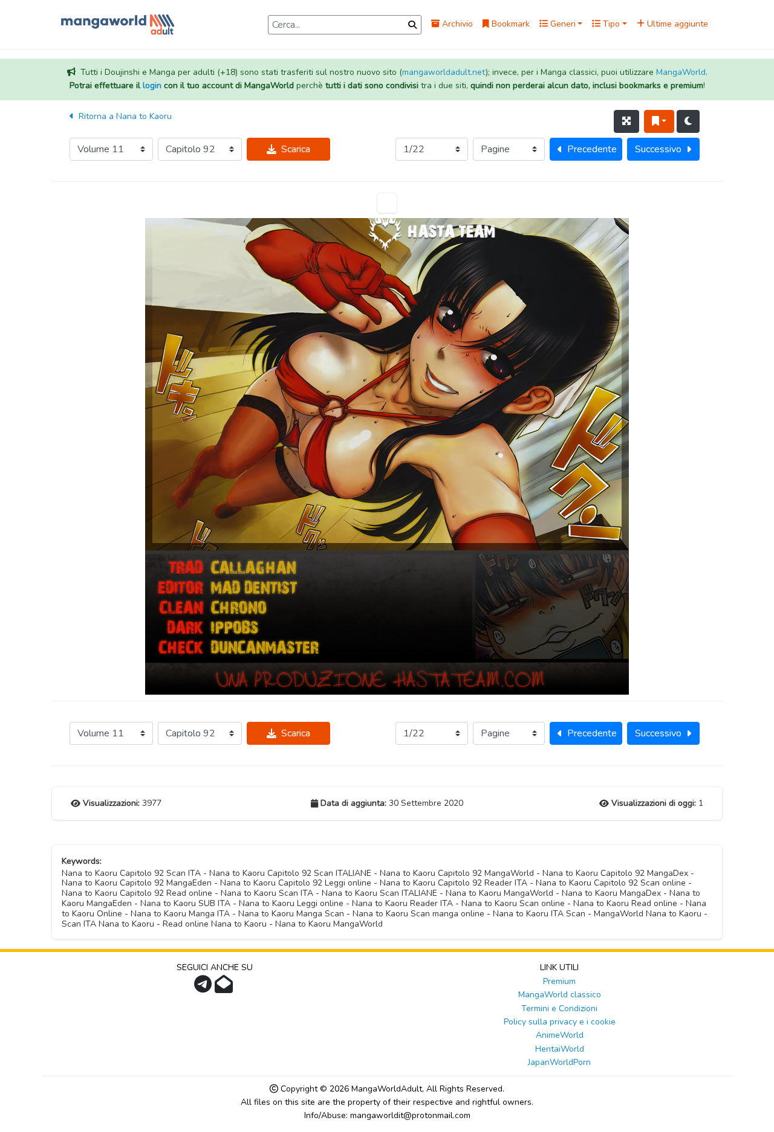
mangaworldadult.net (444, 72)
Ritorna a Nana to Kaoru (124, 116)
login (152, 85)
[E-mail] (225, 988)
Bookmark (509, 24)
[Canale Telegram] (204, 988)
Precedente (592, 149)
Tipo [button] (610, 24)
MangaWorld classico (559, 994)
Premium (559, 981)
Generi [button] (562, 24)
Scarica (295, 149)
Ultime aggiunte (676, 24)
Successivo (658, 149)
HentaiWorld (559, 1049)
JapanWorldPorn (559, 1062)
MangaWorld (681, 72)
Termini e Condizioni (559, 1008)
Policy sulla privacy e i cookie (560, 1021)
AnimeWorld (560, 1035)
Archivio (456, 24)
